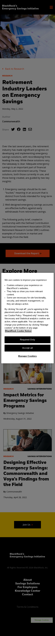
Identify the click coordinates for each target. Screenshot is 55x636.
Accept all (27, 348)
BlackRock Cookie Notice (18, 331)
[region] (27, 318)
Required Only (27, 339)
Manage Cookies (27, 356)
